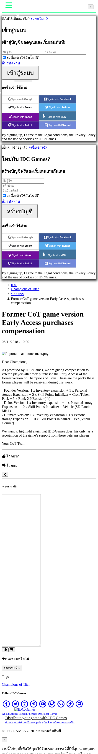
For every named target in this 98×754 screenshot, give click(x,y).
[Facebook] (6, 703)
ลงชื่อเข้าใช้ (36, 147)
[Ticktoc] (70, 703)
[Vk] (61, 703)
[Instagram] (24, 703)
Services (13, 713)
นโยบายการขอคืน (64, 722)
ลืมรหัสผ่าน (11, 63)
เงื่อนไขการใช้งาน (16, 722)
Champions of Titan (25, 289)
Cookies (48, 722)
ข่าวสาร (17, 294)
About (5, 713)
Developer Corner (47, 713)
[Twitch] (52, 703)
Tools (22, 713)
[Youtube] (42, 703)
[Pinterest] (33, 703)
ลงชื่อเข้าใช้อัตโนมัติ (22, 57)
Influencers (31, 713)
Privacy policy (35, 722)
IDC (14, 285)
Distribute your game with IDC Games (36, 718)
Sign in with (22, 99)
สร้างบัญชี (20, 211)
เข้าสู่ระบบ (20, 73)
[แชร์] (5, 474)
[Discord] (79, 703)
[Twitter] (15, 703)
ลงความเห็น (12, 668)
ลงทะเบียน (38, 18)
